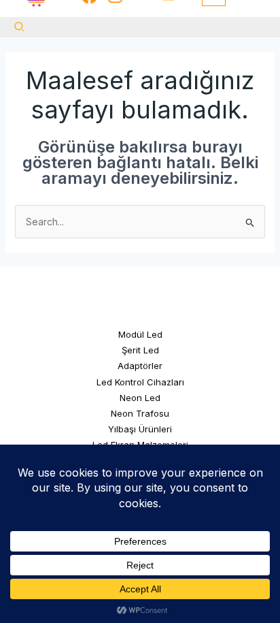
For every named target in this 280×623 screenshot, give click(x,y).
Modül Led (140, 334)
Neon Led (140, 397)
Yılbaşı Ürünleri (140, 429)
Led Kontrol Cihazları (140, 382)
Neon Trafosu (140, 413)
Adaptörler (140, 365)
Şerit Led (140, 350)
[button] (20, 26)
